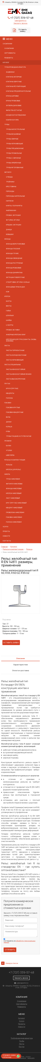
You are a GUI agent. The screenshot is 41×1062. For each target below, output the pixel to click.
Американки (11, 210)
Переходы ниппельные (15, 196)
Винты (8, 306)
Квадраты (10, 393)
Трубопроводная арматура (15, 67)
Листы (7, 346)
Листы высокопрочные (15, 379)
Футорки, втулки (13, 220)
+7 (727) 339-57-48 (21, 17)
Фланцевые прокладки (15, 287)
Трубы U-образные (13, 158)
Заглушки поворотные (15, 277)
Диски (8, 422)
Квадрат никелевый (14, 508)
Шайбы (9, 320)
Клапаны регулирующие (16, 86)
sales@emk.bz (20, 20)
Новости (6, 536)
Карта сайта (31, 1058)
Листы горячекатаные (15, 350)
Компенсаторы (12, 120)
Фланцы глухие (12, 253)
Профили (7, 441)
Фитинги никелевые (14, 484)
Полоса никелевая (14, 522)
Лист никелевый (13, 498)
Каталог (6, 62)
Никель (7, 474)
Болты (8, 301)
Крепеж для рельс (13, 469)
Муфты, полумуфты (14, 206)
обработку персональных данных (19, 941)
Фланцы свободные (14, 258)
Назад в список (12, 963)
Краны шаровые (12, 96)
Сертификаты (9, 53)
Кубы (8, 431)
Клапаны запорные (14, 77)
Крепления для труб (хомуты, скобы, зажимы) (21, 340)
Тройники (10, 182)
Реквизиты (8, 58)
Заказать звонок (20, 23)
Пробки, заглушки (13, 215)
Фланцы (7, 239)
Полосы (9, 398)
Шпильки (10, 315)
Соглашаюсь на (19, 941)
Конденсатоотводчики (16, 115)
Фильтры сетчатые (14, 110)
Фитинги (7, 172)
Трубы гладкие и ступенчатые (18, 436)
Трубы (6, 124)
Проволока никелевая (15, 512)
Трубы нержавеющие (14, 144)
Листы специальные (12, 365)
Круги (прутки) (12, 388)
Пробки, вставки (13, 330)
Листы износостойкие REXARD (18, 374)
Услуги (5, 527)
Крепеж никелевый (13, 493)
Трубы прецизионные (15, 148)
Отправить (10, 950)
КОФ (7, 292)
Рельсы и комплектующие (14, 460)
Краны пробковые (13, 101)
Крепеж (7, 296)
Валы (8, 417)
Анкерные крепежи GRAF (15, 335)
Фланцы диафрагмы (14, 272)
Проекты (6, 531)
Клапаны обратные (14, 81)
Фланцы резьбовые (13, 268)
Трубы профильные (14, 153)
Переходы (10, 191)
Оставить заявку (22, 30)
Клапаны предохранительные (18, 91)
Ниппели (9, 201)
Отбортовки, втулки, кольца (18, 282)
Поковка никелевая (14, 517)
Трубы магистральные (15, 129)
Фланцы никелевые (14, 488)
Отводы (9, 177)
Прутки (7, 384)
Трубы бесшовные (13, 134)
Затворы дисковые (13, 105)
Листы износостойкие (15, 369)
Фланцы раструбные (14, 263)
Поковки (7, 403)
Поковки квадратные (14, 412)
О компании (7, 44)
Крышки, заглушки (13, 225)
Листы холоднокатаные (16, 355)
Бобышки (9, 234)
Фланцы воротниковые (15, 244)
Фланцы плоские (13, 249)
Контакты (7, 541)
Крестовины (11, 186)
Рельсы (9, 465)
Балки (8, 446)
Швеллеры (10, 455)
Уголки (9, 450)
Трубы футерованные (14, 167)
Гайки (8, 311)
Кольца (9, 427)
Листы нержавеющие (15, 360)
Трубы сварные (12, 139)
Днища (9, 229)
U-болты (9, 325)
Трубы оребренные (13, 163)
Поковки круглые (13, 407)
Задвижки (10, 72)
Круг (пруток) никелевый (16, 503)
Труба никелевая (13, 479)
